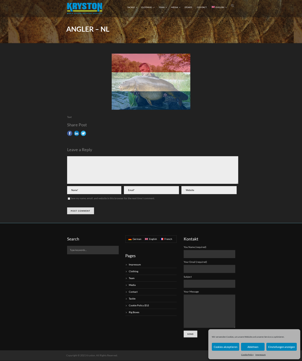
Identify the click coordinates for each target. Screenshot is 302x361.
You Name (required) (195, 247)
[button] (232, 8)
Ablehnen (252, 346)
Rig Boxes (134, 312)
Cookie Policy (247, 354)
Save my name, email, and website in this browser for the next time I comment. (113, 198)
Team (161, 7)
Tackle (131, 7)
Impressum (260, 354)
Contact (202, 7)
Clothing (146, 7)
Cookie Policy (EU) (139, 305)
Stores (188, 7)
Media (174, 7)
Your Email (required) (195, 261)
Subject (188, 276)
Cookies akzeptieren (225, 346)
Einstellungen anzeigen (281, 346)
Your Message (191, 291)
